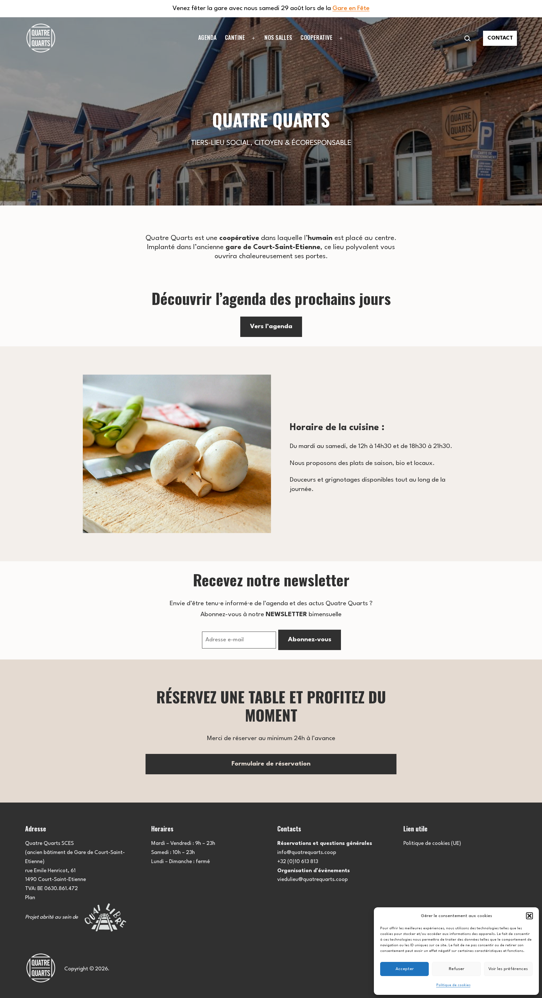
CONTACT (500, 38)
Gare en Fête (350, 8)
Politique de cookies (453, 985)
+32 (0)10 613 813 (297, 861)
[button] (529, 916)
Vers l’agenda (271, 326)
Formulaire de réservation (271, 764)
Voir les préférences (508, 969)
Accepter (405, 969)
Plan (30, 897)
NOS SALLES (278, 37)
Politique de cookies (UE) (432, 843)
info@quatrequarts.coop (306, 852)
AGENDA (207, 37)
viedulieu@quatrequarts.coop (312, 879)
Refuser (456, 969)
